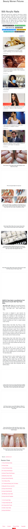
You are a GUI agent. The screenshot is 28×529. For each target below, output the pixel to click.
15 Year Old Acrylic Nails (7, 468)
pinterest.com (9, 456)
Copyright (23, 526)
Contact (9, 526)
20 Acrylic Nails (5, 465)
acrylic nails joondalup (8, 31)
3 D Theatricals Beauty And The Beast (10, 483)
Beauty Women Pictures (13, 1)
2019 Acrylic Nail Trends (7, 505)
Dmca (4, 526)
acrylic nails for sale (10, 27)
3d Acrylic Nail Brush (6, 510)
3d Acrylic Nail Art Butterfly (7, 478)
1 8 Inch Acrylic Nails (6, 500)
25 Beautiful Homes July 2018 (8, 486)
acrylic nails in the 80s (19, 31)
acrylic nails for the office (8, 25)
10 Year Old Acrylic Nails (7, 463)
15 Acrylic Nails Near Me (7, 502)
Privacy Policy (16, 526)
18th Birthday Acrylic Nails (7, 493)
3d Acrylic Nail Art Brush (7, 488)
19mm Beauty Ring (6, 481)
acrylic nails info (18, 27)
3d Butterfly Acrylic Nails (7, 475)
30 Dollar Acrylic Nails (6, 507)
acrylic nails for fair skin (20, 25)
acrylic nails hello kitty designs (9, 29)
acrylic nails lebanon (21, 29)
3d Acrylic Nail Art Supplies (7, 496)
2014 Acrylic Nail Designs (7, 470)
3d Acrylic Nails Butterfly (7, 491)
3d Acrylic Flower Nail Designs (8, 473)
